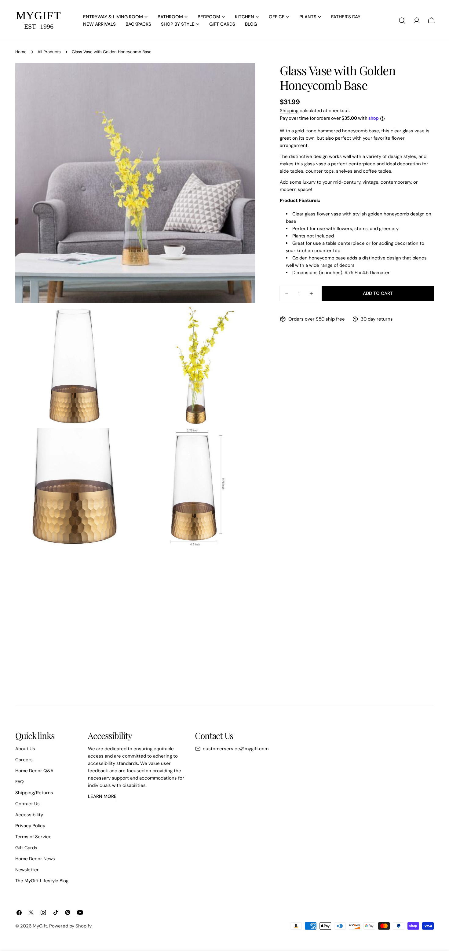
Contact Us (27, 804)
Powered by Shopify (70, 926)
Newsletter (27, 870)
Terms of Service (33, 837)
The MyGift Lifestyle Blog (41, 881)
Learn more (102, 796)
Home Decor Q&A (34, 771)
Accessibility (29, 815)
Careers (24, 760)
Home (21, 51)
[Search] (402, 20)
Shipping (289, 111)
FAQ (19, 782)
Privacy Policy (30, 826)
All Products (49, 51)
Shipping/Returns (34, 793)
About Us (25, 749)
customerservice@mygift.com (235, 749)
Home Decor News (35, 859)
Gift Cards (26, 848)
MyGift (40, 926)
